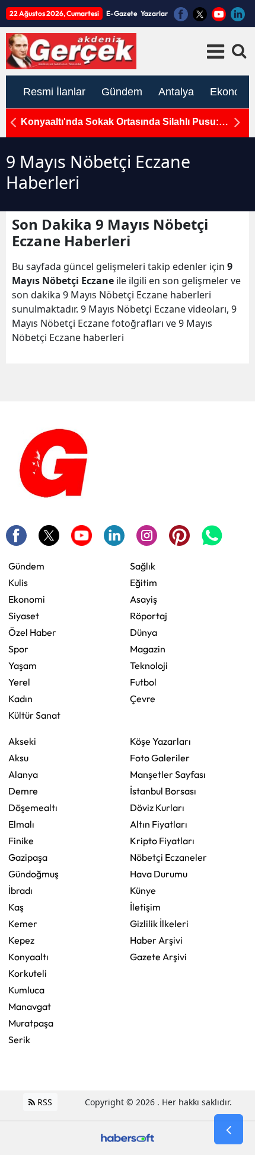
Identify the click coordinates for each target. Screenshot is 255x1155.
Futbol (143, 682)
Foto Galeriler (160, 758)
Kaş (16, 907)
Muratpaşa (30, 1023)
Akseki (22, 741)
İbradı (20, 890)
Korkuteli (27, 973)
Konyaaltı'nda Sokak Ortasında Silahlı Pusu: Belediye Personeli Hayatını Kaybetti (120, 122)
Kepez (21, 940)
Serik (19, 1039)
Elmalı (21, 824)
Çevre (142, 698)
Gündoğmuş (33, 874)
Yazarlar (154, 13)
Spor (18, 649)
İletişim (145, 907)
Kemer (22, 923)
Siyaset (23, 616)
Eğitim (143, 582)
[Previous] (13, 122)
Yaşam (22, 665)
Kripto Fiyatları (162, 841)
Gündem (26, 566)
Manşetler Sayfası (168, 774)
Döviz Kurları (157, 807)
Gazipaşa (27, 857)
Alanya (23, 774)
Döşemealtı (33, 807)
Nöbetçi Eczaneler (168, 857)
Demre (23, 791)
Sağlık (142, 566)
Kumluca (26, 990)
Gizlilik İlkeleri (159, 923)
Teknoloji (149, 665)
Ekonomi (26, 599)
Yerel (19, 682)
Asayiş (143, 599)
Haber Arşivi (156, 940)
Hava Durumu (158, 874)
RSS (43, 1102)
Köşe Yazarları (160, 741)
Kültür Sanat (34, 715)
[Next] (237, 122)
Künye (143, 890)
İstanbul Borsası (163, 791)
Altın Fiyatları (158, 824)
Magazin (147, 649)
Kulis (18, 582)
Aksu (18, 758)
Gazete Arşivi (158, 957)
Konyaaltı (28, 957)
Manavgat (29, 1006)
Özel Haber (32, 632)
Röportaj (148, 616)
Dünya (143, 632)
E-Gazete (121, 13)
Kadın (20, 698)
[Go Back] (228, 1129)
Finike (21, 841)
